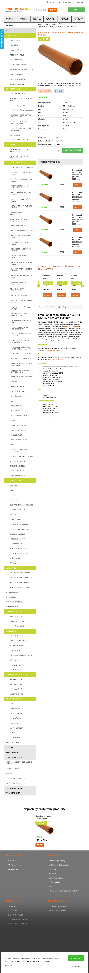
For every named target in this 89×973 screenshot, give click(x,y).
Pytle (12, 733)
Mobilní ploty (16, 616)
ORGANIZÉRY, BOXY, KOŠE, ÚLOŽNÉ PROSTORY (19, 763)
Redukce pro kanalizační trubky (21, 193)
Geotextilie (15, 40)
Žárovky (13, 563)
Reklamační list (55, 887)
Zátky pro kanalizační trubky (20, 200)
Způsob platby (54, 882)
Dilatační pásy (16, 60)
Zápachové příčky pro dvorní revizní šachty (21, 348)
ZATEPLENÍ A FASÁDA (13, 89)
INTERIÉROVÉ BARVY (13, 783)
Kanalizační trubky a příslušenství (19, 157)
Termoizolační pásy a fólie (21, 69)
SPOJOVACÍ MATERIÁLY (14, 602)
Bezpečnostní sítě (18, 626)
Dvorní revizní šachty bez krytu (22, 301)
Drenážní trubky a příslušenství (18, 283)
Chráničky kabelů (17, 466)
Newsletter (53, 874)
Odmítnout (76, 966)
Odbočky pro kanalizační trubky (21, 180)
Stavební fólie (16, 679)
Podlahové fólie (17, 55)
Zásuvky (13, 485)
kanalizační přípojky (71, 326)
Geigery (13, 445)
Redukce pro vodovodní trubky (21, 250)
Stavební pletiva (17, 621)
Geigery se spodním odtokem (19, 450)
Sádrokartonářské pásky (21, 655)
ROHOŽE (9, 773)
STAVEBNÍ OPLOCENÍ (13, 612)
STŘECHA (9, 747)
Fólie (12, 704)
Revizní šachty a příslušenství (17, 290)
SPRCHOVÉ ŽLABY (12, 769)
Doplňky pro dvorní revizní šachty (19, 315)
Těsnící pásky (15, 660)
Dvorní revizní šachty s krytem (21, 308)
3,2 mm (65, 119)
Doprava (58, 91)
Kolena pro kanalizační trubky (21, 173)
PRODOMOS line (69, 106)
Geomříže (14, 45)
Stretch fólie (17, 713)
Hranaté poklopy (18, 386)
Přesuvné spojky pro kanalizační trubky (20, 187)
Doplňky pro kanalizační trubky (21, 207)
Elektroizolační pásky (20, 553)
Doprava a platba (66, 3)
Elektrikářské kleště (19, 548)
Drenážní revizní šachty (21, 359)
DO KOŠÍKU (75, 150)
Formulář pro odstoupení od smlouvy (64, 891)
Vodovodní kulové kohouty (22, 231)
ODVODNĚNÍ (10, 145)
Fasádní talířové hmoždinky (22, 110)
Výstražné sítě (16, 694)
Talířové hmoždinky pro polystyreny (21, 116)
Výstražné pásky (17, 670)
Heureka (52, 869)
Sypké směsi (15, 135)
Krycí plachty (16, 684)
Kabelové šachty (17, 539)
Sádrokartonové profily (21, 578)
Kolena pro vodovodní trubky (20, 243)
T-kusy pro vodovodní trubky (20, 256)
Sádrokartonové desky (20, 573)
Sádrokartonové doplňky (21, 582)
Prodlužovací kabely (19, 524)
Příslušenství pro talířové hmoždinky (22, 129)
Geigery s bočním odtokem (22, 456)
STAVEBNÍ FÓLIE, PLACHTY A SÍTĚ (18, 675)
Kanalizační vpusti (18, 425)
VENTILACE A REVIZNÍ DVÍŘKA (16, 778)
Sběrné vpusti (17, 435)
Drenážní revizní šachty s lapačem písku (22, 371)
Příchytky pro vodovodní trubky (22, 276)
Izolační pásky (16, 665)
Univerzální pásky (17, 650)
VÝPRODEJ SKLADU (13, 793)
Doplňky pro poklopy (20, 396)
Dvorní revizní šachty (20, 295)
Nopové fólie (15, 50)
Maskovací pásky (17, 645)
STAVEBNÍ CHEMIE (12, 592)
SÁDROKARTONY (12, 568)
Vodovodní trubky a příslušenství (18, 220)
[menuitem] (10, 19)
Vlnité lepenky (16, 728)
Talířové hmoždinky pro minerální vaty (21, 122)
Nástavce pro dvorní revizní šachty (21, 341)
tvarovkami (67, 341)
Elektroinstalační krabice (21, 505)
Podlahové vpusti (18, 430)
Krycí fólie (15, 723)
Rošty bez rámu (17, 406)
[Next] (82, 285)
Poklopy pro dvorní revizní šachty (20, 328)
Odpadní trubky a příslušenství (17, 213)
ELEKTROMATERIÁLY (13, 481)
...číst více (77, 85)
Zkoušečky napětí (17, 544)
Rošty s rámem (17, 411)
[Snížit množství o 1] (61, 151)
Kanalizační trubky (19, 163)
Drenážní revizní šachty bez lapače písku (21, 364)
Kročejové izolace (18, 65)
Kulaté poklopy (17, 391)
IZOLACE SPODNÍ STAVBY (15, 35)
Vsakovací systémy (18, 461)
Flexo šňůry (15, 519)
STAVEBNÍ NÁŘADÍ (12, 607)
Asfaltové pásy (16, 74)
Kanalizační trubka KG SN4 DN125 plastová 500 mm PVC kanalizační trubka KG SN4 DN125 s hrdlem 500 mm (44, 817)
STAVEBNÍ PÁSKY (12, 631)
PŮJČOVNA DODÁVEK (14, 788)
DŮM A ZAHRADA (12, 752)
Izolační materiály (18, 94)
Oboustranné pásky (18, 641)
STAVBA (9, 31)
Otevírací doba (14, 865)
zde (48, 961)
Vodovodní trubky (18, 226)
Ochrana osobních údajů (59, 865)
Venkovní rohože (17, 475)
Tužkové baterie (17, 558)
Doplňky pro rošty (19, 416)
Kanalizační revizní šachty (22, 354)
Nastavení (8, 965)
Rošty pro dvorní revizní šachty (22, 321)
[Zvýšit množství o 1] (61, 149)
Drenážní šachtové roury (22, 377)
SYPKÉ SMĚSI (11, 597)
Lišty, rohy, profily (18, 105)
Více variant (45, 91)
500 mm (66, 112)
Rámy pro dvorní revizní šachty (22, 335)
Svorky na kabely (17, 510)
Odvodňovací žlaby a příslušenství (19, 150)
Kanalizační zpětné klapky (22, 168)
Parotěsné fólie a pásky (20, 587)
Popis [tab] (41, 307)
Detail (77, 185)
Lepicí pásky (15, 738)
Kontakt (80, 3)
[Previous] (38, 285)
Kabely (13, 515)
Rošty (12, 401)
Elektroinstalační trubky (21, 140)
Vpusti (13, 420)
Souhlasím (77, 958)
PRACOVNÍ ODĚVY (12, 742)
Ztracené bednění (17, 79)
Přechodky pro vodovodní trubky (22, 236)
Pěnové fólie (16, 718)
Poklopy (13, 382)
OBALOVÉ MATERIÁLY (14, 699)
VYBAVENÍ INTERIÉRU (14, 757)
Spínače (13, 495)
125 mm (66, 126)
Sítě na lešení (16, 689)
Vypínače (14, 490)
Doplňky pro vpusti (19, 440)
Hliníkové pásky (16, 636)
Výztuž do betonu (18, 84)
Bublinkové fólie (18, 709)
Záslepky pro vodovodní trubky (21, 270)
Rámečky (13, 500)
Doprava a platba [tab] (69, 307)
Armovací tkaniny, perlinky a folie (22, 99)
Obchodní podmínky (57, 861)
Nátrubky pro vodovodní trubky (21, 263)
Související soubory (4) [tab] (53, 307)
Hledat (53, 10)
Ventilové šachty (17, 471)
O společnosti (14, 869)
